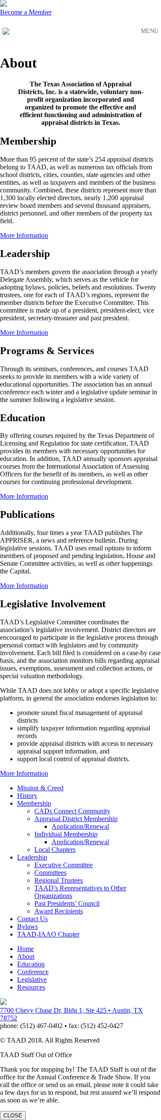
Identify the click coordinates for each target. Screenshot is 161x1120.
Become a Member (26, 12)
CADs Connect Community (72, 811)
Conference (33, 971)
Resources (31, 987)
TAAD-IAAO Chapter (48, 934)
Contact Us (32, 918)
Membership (34, 803)
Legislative (32, 979)
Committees (50, 872)
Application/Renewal (80, 826)
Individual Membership (65, 834)
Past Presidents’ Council (67, 903)
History (27, 795)
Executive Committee (63, 865)
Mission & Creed (40, 788)
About (25, 956)
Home (25, 948)
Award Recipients (58, 911)
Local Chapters (55, 849)
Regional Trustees (58, 880)
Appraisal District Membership (76, 818)
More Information (24, 235)
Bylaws (27, 926)
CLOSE (12, 1115)
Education (31, 964)
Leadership (32, 857)
